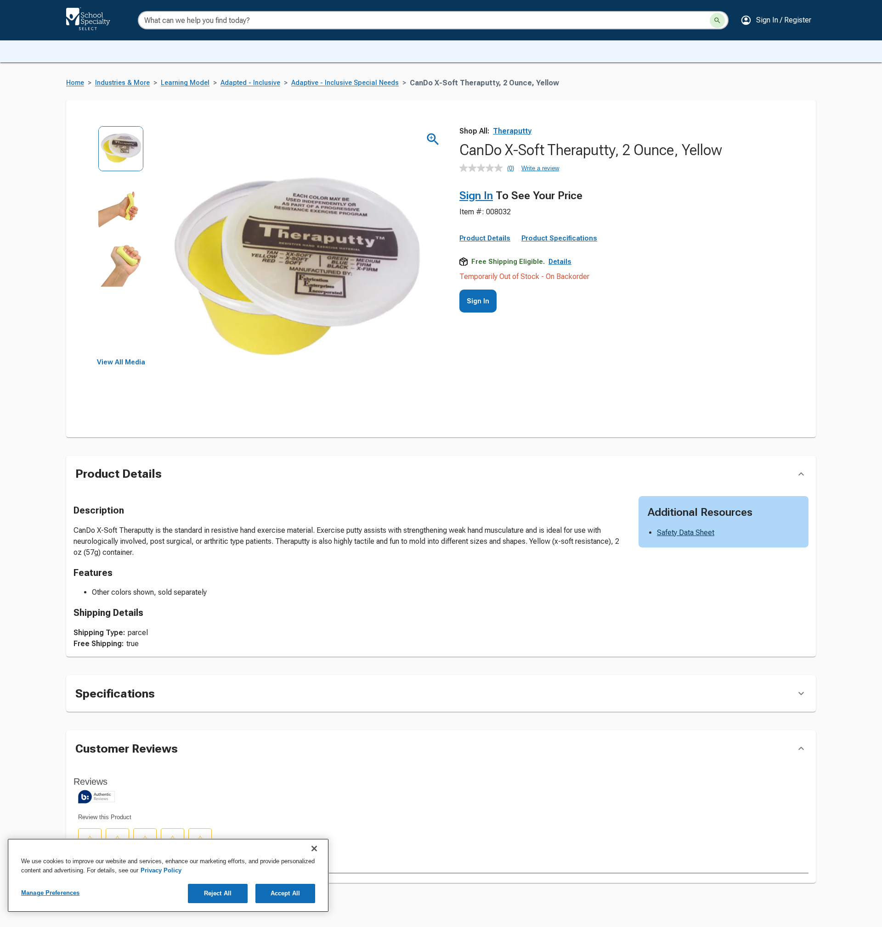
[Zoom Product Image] (433, 139)
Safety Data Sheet (685, 532)
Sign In (476, 195)
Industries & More (122, 83)
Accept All (285, 893)
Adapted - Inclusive (250, 83)
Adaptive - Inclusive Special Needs (345, 83)
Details (559, 261)
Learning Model (185, 83)
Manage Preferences (50, 892)
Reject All (218, 893)
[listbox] (121, 242)
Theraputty (512, 131)
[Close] (314, 848)
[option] (121, 155)
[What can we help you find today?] (717, 20)
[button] (776, 20)
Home (75, 83)
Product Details (484, 238)
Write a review (540, 168)
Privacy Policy (161, 870)
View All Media (121, 362)
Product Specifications (559, 238)
